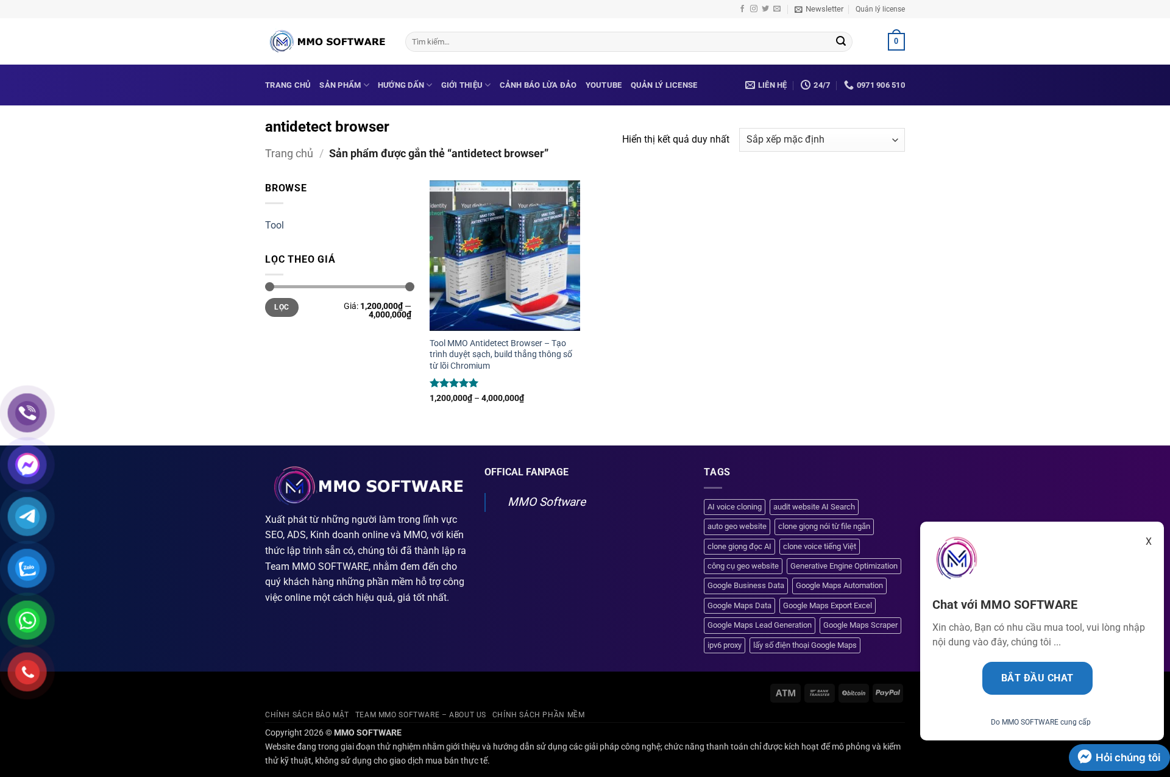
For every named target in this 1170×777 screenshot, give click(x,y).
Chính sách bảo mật (307, 715)
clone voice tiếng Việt (819, 546)
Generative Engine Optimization (844, 565)
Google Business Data (745, 585)
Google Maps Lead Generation (759, 625)
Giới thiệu (462, 85)
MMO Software (547, 502)
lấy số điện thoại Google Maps (805, 645)
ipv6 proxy (724, 645)
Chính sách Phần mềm (538, 715)
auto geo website (737, 526)
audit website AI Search (814, 506)
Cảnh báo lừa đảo (538, 85)
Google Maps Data (739, 605)
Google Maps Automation (839, 585)
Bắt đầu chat (1037, 678)
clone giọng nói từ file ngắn (824, 526)
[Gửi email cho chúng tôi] (777, 9)
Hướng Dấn (401, 85)
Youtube (604, 85)
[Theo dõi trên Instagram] (753, 9)
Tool (274, 225)
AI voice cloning (734, 506)
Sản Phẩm (340, 85)
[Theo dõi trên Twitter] (765, 9)
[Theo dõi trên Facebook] (742, 9)
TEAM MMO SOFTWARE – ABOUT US (420, 715)
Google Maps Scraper (860, 625)
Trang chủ (288, 85)
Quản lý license (880, 9)
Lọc (281, 307)
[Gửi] (841, 42)
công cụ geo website (743, 565)
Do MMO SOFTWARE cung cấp (1041, 722)
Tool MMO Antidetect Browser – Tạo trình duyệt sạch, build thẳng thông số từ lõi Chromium (501, 354)
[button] (819, 9)
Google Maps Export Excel (827, 605)
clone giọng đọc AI (739, 546)
